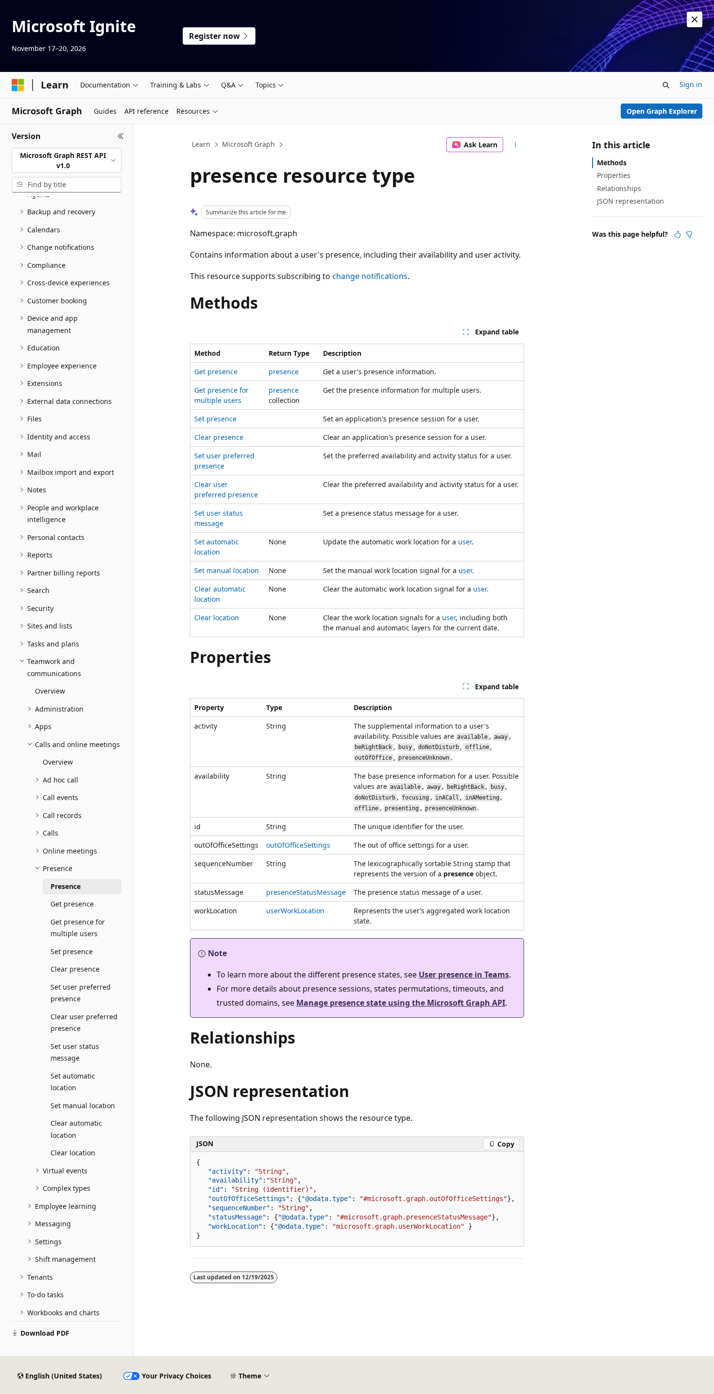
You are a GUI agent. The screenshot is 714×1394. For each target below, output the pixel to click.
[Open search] (666, 85)
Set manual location (226, 570)
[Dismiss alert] (694, 19)
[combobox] (66, 161)
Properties (613, 175)
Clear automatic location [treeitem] (76, 1129)
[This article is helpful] (677, 234)
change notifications (370, 276)
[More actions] (515, 145)
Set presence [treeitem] (72, 951)
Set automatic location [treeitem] (73, 1082)
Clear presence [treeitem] (75, 969)
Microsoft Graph (248, 144)
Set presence (215, 418)
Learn (201, 144)
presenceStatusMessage (306, 892)
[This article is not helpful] (689, 234)
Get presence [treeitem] (72, 903)
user (465, 541)
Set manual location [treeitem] (83, 1105)
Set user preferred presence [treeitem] (81, 993)
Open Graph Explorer (662, 111)
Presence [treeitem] (66, 886)
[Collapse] (120, 136)
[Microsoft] (18, 85)
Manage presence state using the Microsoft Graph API (400, 1002)
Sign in (691, 84)
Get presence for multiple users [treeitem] (78, 928)
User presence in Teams (464, 974)
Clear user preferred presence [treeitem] (84, 1022)
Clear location (216, 617)
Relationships (619, 188)
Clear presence (218, 437)
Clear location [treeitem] (73, 1152)
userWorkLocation (295, 910)
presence (284, 371)
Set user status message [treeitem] (75, 1052)
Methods (612, 162)
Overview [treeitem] (50, 691)
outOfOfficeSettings (298, 845)
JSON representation (630, 201)
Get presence (216, 371)
